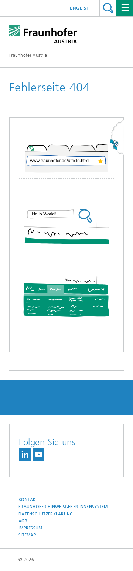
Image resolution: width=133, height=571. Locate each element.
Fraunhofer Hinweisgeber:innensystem (63, 506)
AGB (22, 521)
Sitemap (27, 535)
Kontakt (28, 499)
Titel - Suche (108, 8)
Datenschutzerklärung (45, 514)
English (80, 8)
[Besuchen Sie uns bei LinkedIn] (25, 454)
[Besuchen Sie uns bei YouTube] (38, 454)
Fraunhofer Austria (28, 55)
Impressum (30, 528)
